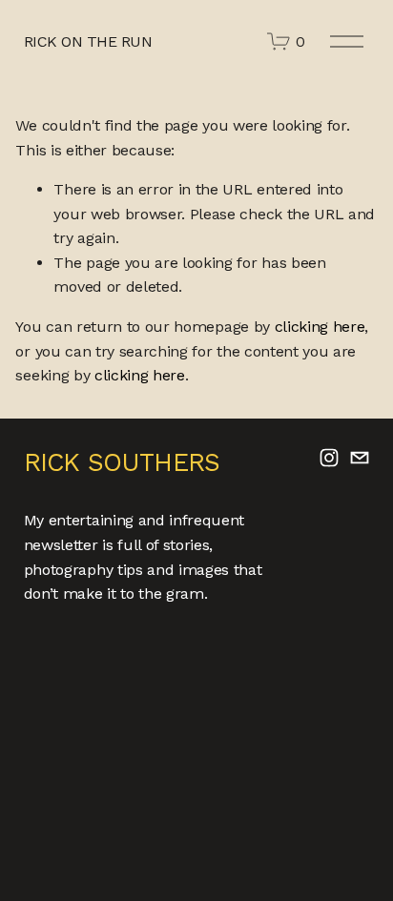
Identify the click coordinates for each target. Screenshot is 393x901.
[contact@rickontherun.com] (359, 457)
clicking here (320, 326)
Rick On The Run (88, 41)
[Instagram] (329, 457)
